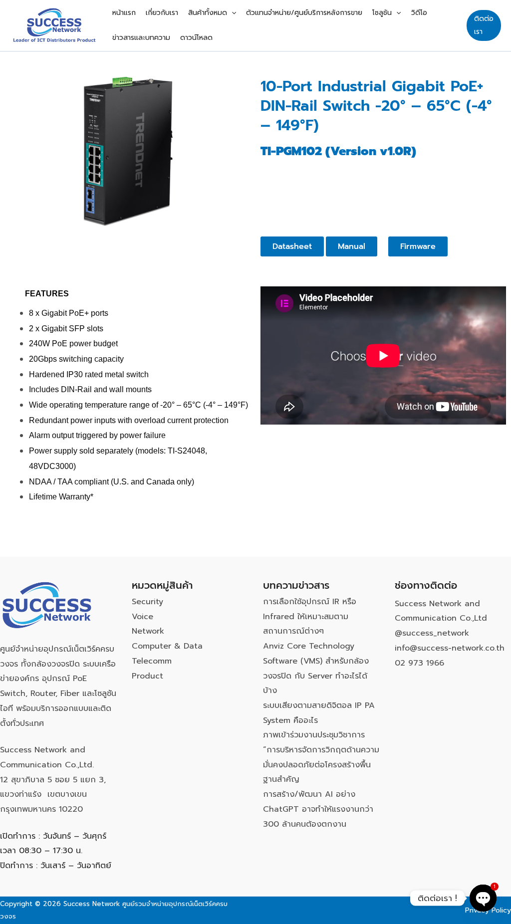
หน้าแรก (124, 12)
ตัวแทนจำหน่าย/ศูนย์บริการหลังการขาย (304, 12)
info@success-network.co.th (450, 648)
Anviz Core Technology (308, 646)
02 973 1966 (419, 663)
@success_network (432, 633)
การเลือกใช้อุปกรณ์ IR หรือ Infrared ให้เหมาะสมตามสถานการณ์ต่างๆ (309, 616)
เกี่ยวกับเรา (162, 12)
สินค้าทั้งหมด (207, 12)
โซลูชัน (382, 12)
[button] (231, 12)
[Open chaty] (483, 898)
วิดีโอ (419, 12)
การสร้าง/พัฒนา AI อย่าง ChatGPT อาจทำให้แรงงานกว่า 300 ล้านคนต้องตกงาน (318, 809)
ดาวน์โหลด (196, 37)
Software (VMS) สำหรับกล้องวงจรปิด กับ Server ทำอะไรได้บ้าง (316, 675)
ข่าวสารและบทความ (141, 37)
